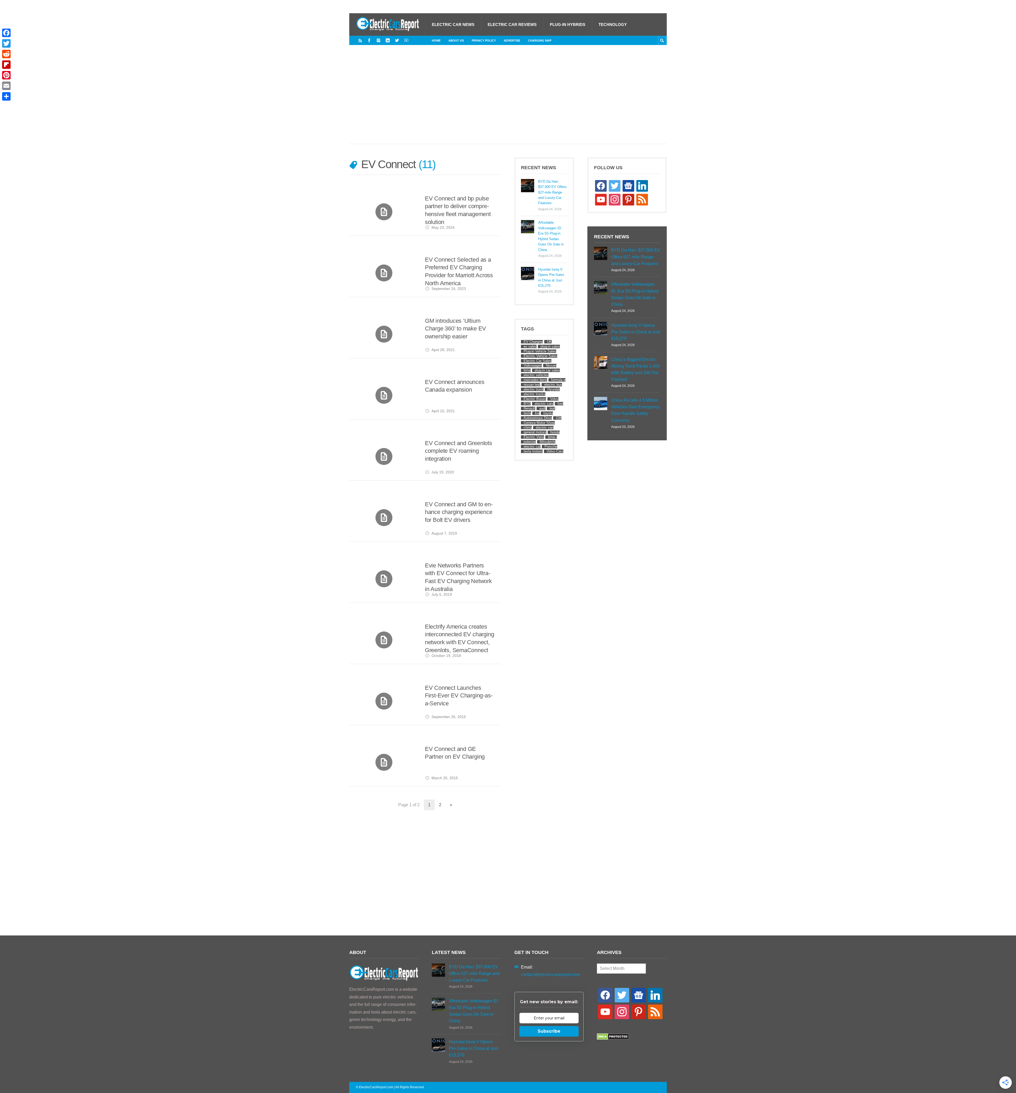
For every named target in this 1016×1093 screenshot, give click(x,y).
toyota (548, 413)
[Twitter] (397, 40)
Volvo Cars (555, 451)
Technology (612, 24)
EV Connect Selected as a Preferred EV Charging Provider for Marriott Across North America (459, 271)
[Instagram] (378, 40)
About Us (456, 40)
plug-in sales (550, 346)
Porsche (551, 446)
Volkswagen (533, 365)
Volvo (554, 399)
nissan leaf (532, 384)
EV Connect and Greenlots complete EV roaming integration (458, 451)
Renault (529, 408)
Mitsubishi (547, 442)
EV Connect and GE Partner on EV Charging (455, 753)
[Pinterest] (6, 75)
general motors (535, 432)
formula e (558, 380)
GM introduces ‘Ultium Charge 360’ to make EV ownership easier (455, 328)
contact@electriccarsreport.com (550, 974)
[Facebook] (369, 40)
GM (558, 418)
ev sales (530, 346)
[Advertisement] (508, 100)
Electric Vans (534, 437)
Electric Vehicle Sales (540, 356)
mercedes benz (535, 380)
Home (436, 40)
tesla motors (533, 451)
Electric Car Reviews (512, 24)
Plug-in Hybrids (567, 24)
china (528, 427)
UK (549, 341)
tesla (527, 413)
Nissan (551, 365)
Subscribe (549, 1031)
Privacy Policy (484, 40)
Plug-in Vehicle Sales (540, 351)
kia (537, 413)
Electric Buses (535, 399)
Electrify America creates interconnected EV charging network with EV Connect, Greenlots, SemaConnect (459, 638)
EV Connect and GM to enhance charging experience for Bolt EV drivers (459, 512)
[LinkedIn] (387, 40)
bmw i (552, 437)
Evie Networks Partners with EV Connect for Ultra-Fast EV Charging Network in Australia (458, 577)
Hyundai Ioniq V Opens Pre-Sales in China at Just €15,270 (551, 277)
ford (560, 403)
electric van (545, 427)
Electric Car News (453, 24)
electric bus (553, 384)
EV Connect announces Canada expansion (454, 386)
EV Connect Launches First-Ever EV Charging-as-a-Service (458, 695)
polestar (530, 442)
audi (542, 408)
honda (555, 432)
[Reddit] (6, 54)
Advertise (512, 40)
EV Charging (533, 341)
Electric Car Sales (537, 360)
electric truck (533, 389)
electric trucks (534, 394)
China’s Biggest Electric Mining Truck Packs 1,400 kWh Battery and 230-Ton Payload (635, 369)
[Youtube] (406, 40)
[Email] (6, 85)
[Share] (6, 96)
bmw (527, 370)
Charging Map (539, 40)
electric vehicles (536, 375)
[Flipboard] (6, 64)
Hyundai (553, 389)
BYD (527, 403)
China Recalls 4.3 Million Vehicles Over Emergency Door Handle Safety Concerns (635, 410)
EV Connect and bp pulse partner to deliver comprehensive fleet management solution (458, 210)
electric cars (544, 403)
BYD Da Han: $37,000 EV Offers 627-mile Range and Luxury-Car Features (552, 192)
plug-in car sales (547, 370)
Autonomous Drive (538, 418)
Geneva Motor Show (539, 422)
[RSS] (360, 40)
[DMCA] (613, 1038)
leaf (552, 408)
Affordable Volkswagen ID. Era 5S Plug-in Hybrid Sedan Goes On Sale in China (551, 236)
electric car (532, 446)
